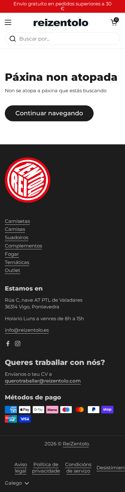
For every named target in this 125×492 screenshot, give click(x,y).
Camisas (15, 229)
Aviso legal (20, 468)
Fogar (12, 254)
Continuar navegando (49, 113)
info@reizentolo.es (27, 330)
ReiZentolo (76, 444)
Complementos (23, 246)
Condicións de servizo (78, 468)
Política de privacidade (46, 468)
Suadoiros (16, 237)
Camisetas (17, 221)
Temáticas (17, 262)
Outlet (12, 270)
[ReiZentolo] (61, 22)
